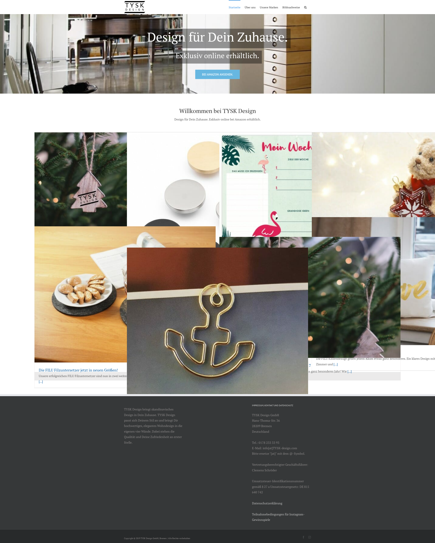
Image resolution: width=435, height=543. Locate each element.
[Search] (305, 7)
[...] (41, 381)
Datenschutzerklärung (267, 503)
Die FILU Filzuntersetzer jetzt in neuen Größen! (78, 370)
